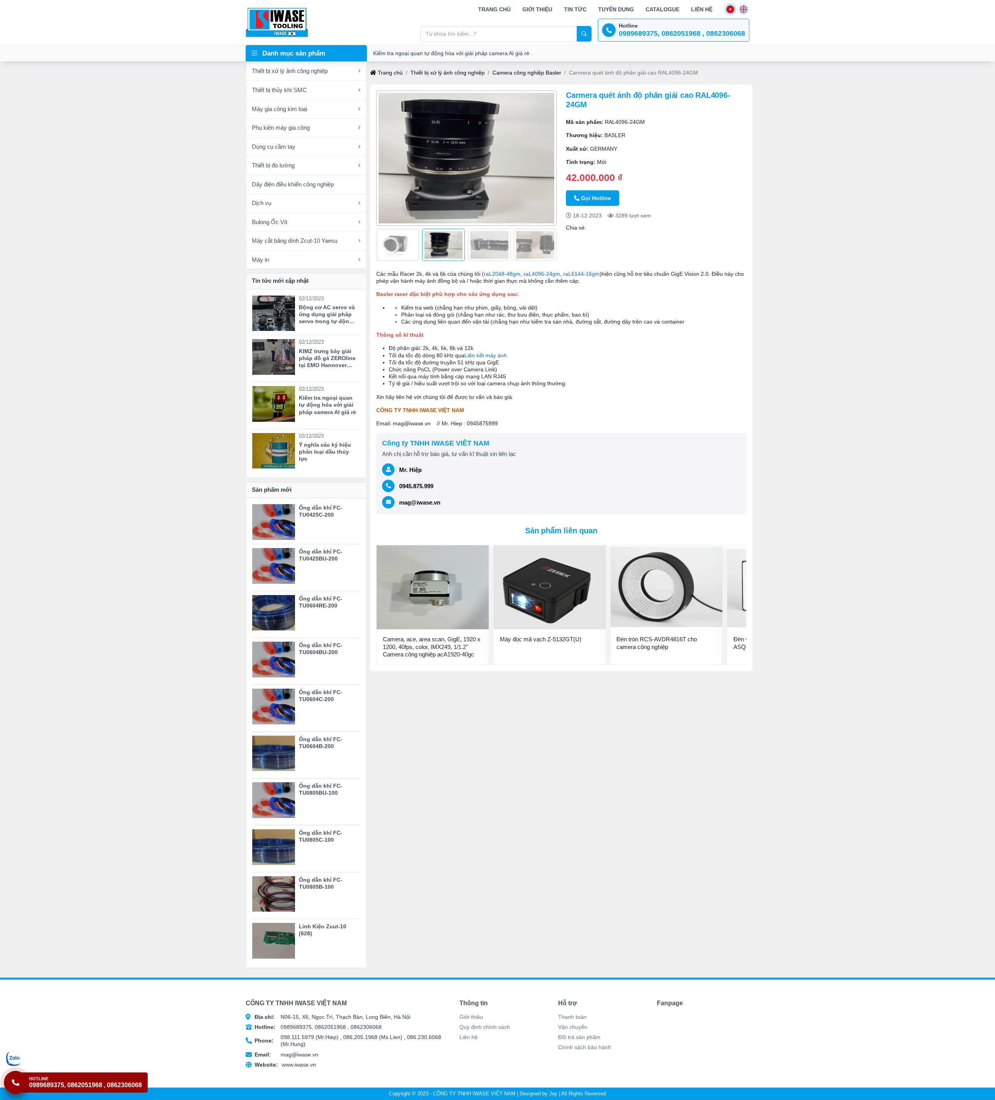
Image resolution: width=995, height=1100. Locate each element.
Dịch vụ (261, 203)
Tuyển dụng (616, 9)
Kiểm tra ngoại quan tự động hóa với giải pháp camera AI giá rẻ (451, 53)
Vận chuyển (572, 1027)
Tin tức (575, 9)
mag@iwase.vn (419, 502)
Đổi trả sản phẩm (579, 1037)
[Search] (584, 34)
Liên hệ (701, 9)
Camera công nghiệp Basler (526, 73)
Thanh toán (572, 1017)
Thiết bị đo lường (273, 165)
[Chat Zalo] (77, 1058)
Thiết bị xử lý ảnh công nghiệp (290, 71)
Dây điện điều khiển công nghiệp (293, 184)
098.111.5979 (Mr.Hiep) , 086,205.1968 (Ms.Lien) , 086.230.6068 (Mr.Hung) (348, 1040)
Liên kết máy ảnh (485, 355)
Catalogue (662, 9)
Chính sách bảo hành (584, 1047)
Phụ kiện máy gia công (281, 127)
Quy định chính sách (484, 1027)
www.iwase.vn (285, 1065)
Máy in (260, 259)
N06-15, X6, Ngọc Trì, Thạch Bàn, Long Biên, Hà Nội (332, 1017)
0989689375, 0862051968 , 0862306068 (318, 1027)
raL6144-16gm (581, 274)
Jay (553, 1094)
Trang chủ (494, 9)
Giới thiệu (537, 9)
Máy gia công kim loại (279, 109)
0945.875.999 (416, 486)
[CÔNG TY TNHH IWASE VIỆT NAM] (277, 22)
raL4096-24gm (542, 274)
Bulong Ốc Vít (269, 222)
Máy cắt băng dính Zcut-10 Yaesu (294, 240)
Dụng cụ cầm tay (273, 146)
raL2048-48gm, (503, 274)
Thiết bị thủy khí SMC (279, 90)
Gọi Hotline (596, 198)
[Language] (730, 9)
